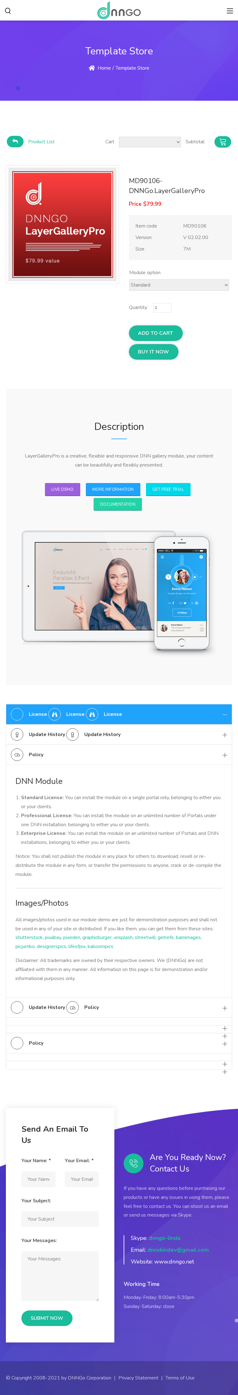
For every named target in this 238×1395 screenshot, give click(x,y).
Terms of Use (180, 1377)
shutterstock (29, 937)
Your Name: (36, 1160)
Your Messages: (39, 1240)
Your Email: (79, 1160)
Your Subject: (36, 1200)
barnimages (188, 937)
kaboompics (100, 946)
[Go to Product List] (15, 141)
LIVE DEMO (62, 489)
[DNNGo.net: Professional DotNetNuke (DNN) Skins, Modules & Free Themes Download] (119, 9)
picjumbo (25, 946)
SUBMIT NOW (47, 1318)
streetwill (145, 937)
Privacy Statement (138, 1377)
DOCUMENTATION (118, 504)
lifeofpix (77, 946)
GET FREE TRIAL (168, 489)
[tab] (119, 714)
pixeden (71, 937)
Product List (41, 141)
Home (103, 68)
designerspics (51, 946)
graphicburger (97, 937)
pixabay (53, 937)
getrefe (166, 937)
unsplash (123, 937)
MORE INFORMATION (113, 489)
